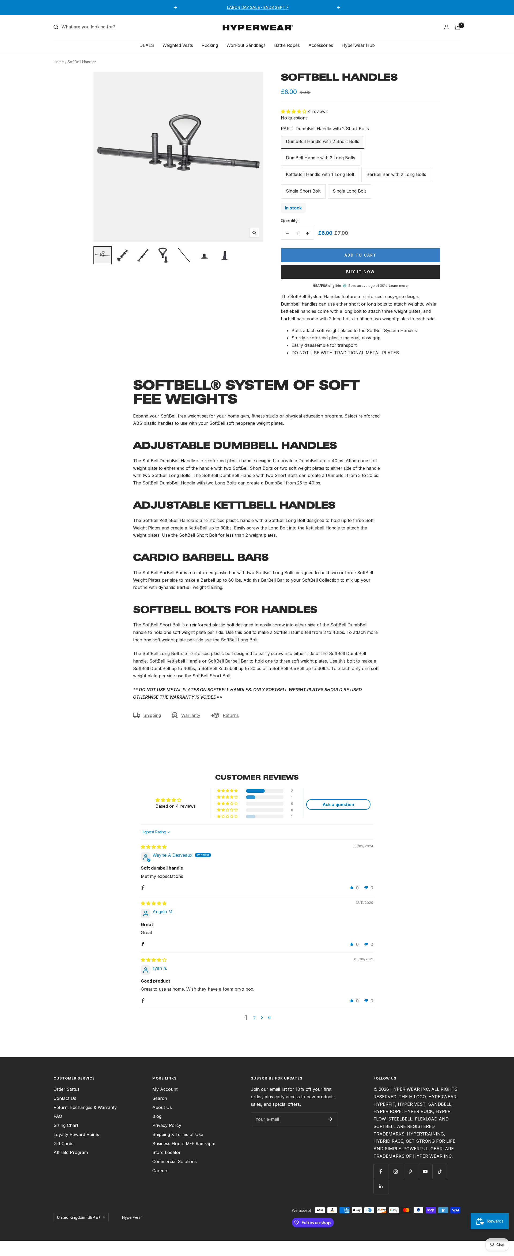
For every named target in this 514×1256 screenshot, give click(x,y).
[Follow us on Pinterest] (410, 1171)
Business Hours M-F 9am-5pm (183, 1143)
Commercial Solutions (174, 1161)
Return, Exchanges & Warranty (85, 1107)
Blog (156, 1116)
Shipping (152, 715)
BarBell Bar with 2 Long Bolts (396, 174)
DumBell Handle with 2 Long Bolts (320, 157)
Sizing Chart (66, 1125)
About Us (162, 1107)
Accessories (320, 45)
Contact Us (65, 1098)
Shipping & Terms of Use (177, 1134)
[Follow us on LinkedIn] (380, 1186)
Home (59, 61)
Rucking (210, 45)
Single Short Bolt (303, 191)
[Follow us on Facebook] (380, 1171)
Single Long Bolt (349, 191)
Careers (160, 1170)
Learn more (398, 286)
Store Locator (166, 1152)
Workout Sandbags (246, 45)
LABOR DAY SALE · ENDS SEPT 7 (258, 7)
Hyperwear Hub (358, 45)
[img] (154, 846)
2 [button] (254, 1017)
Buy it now (360, 271)
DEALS (146, 45)
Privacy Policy (166, 1125)
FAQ (58, 1116)
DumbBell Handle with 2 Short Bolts (322, 141)
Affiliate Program (71, 1152)
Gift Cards (63, 1143)
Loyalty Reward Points (76, 1134)
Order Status (67, 1089)
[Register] (330, 1119)
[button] (294, 111)
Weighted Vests (177, 45)
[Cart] (457, 27)
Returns (231, 715)
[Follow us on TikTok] (439, 1171)
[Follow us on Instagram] (395, 1171)
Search (159, 1098)
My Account (164, 1089)
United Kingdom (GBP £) (78, 1217)
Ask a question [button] (338, 804)
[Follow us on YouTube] (425, 1171)
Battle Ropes (287, 45)
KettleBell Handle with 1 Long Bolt (320, 174)
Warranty (190, 715)
